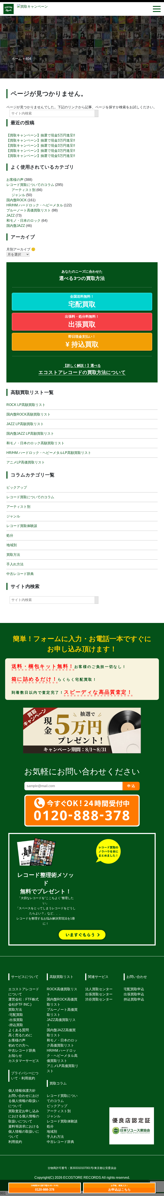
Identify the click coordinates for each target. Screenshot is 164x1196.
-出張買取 (15, 1020)
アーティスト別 (23, 190)
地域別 (11, 545)
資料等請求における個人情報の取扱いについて (23, 1131)
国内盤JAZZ (15, 225)
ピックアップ (16, 487)
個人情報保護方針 (22, 1090)
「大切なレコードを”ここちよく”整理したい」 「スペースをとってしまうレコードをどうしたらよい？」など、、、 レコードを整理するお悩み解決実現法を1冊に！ (46, 899)
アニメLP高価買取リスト (25, 462)
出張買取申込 (134, 994)
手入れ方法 (14, 564)
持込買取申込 (134, 999)
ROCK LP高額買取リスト (25, 405)
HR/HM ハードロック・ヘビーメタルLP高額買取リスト (48, 453)
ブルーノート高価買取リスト (28, 210)
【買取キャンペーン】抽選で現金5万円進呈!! (40, 135)
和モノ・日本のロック (23, 220)
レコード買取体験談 (21, 526)
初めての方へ (18, 1045)
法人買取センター (99, 989)
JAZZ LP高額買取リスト (25, 424)
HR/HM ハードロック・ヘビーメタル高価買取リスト (62, 1056)
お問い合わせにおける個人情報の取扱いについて (23, 1101)
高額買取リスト (61, 977)
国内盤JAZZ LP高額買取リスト (30, 433)
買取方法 (13, 554)
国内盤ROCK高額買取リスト (28, 414)
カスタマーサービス (23, 1061)
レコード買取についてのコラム (30, 185)
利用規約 (15, 1142)
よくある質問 (18, 1030)
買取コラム (58, 1083)
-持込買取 (15, 1025)
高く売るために (20, 1035)
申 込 (131, 786)
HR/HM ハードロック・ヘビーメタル (34, 205)
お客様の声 (14, 179)
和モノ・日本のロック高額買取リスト (35, 443)
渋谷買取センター (99, 999)
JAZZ (10, 215)
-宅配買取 (15, 1014)
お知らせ (15, 1055)
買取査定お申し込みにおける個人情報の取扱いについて (23, 1116)
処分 (9, 535)
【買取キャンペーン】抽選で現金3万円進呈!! (40, 140)
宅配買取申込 (134, 989)
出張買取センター (99, 994)
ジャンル (18, 195)
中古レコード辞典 (20, 574)
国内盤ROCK (16, 200)
